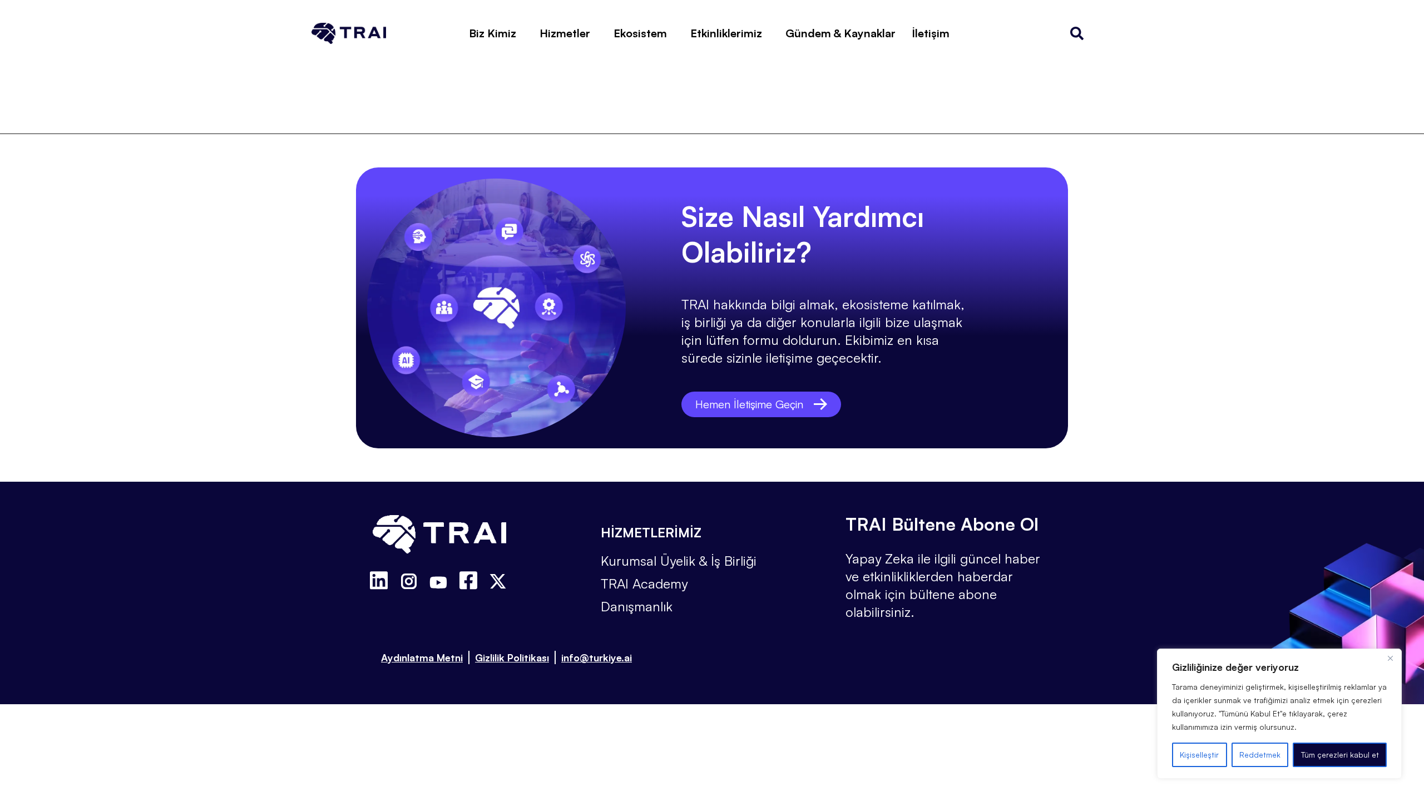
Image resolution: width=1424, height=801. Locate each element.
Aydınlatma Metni (422, 657)
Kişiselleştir (1199, 754)
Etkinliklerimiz (726, 33)
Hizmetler (565, 33)
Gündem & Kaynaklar (840, 33)
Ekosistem (640, 33)
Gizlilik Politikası (512, 657)
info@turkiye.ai (596, 657)
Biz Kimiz (492, 33)
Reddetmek (1259, 754)
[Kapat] (1390, 658)
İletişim (931, 33)
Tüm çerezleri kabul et (1340, 754)
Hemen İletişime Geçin (749, 404)
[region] (1279, 714)
